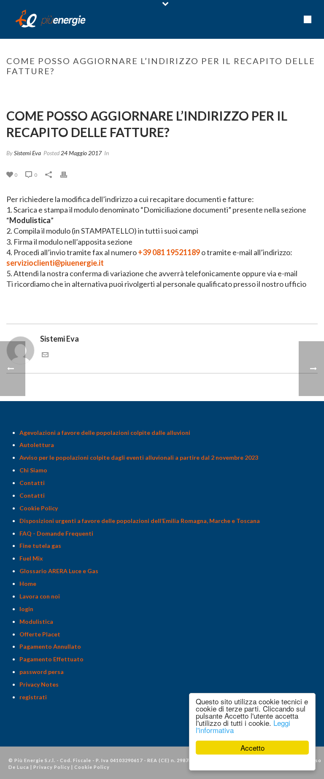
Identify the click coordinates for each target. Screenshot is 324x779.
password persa (41, 671)
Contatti (32, 482)
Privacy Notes (39, 684)
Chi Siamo (33, 470)
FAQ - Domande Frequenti (56, 533)
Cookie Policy (38, 508)
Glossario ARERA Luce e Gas (58, 570)
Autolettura (36, 444)
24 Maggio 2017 (81, 152)
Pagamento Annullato (50, 646)
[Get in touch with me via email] (45, 355)
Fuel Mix (31, 558)
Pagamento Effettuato (51, 659)
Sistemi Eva (27, 152)
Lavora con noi (39, 596)
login (26, 608)
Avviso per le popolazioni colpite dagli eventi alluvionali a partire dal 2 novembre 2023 (138, 457)
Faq (113, 88)
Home (96, 88)
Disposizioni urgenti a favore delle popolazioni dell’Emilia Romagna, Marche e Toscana (139, 520)
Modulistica (30, 220)
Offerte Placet (39, 634)
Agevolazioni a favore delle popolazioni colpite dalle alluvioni (104, 432)
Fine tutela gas (40, 545)
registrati (33, 697)
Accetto (252, 747)
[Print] (68, 174)
